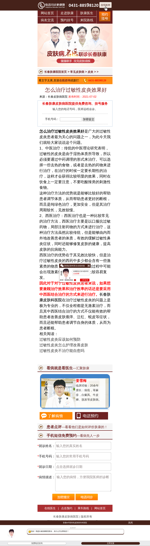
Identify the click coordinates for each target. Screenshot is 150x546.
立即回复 (110, 543)
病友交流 (47, 20)
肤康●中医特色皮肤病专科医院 (75, 523)
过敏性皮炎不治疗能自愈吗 (61, 351)
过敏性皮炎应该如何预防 (60, 339)
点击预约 (66, 508)
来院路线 (86, 20)
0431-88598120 (97, 80)
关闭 (130, 522)
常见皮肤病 (77, 71)
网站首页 (47, 13)
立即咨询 (84, 280)
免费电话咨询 (37, 543)
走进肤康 (67, 13)
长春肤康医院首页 (55, 71)
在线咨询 (64, 80)
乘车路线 (83, 508)
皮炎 (90, 71)
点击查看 (76, 273)
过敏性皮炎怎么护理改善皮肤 (63, 345)
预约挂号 (67, 20)
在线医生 (50, 508)
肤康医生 (86, 13)
